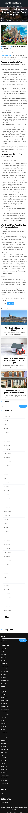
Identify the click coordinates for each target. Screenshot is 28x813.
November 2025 (7, 453)
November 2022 (7, 602)
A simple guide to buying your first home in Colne (14, 391)
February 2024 (7, 540)
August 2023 (6, 565)
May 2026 (6, 429)
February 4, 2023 (6, 46)
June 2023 (6, 573)
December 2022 (7, 598)
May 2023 (6, 577)
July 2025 (6, 470)
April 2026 (6, 433)
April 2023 (6, 581)
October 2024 (7, 507)
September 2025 (7, 462)
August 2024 (7, 515)
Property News (16, 21)
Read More (13, 318)
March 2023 (6, 585)
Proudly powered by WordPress (14, 812)
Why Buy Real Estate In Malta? (14, 329)
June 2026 (6, 424)
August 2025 (7, 466)
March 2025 (6, 486)
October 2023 (7, 556)
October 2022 (7, 606)
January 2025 (7, 495)
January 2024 (7, 544)
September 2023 (7, 561)
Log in (5, 623)
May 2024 (6, 528)
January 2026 (7, 445)
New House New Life (14, 3)
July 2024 (6, 519)
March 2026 (6, 437)
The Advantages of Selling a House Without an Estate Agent (14, 360)
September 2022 (7, 610)
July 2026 (6, 420)
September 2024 (7, 511)
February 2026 (7, 441)
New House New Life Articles (19, 46)
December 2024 (7, 499)
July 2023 (6, 569)
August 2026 (7, 416)
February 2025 (7, 490)
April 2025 (6, 482)
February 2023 (7, 589)
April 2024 (6, 532)
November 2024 (7, 503)
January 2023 (7, 594)
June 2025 (6, 474)
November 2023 (7, 552)
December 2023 (7, 548)
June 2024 (6, 523)
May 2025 (6, 478)
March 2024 (6, 536)
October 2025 (7, 457)
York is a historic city (6, 55)
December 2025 (7, 449)
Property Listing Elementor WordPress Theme (12, 807)
